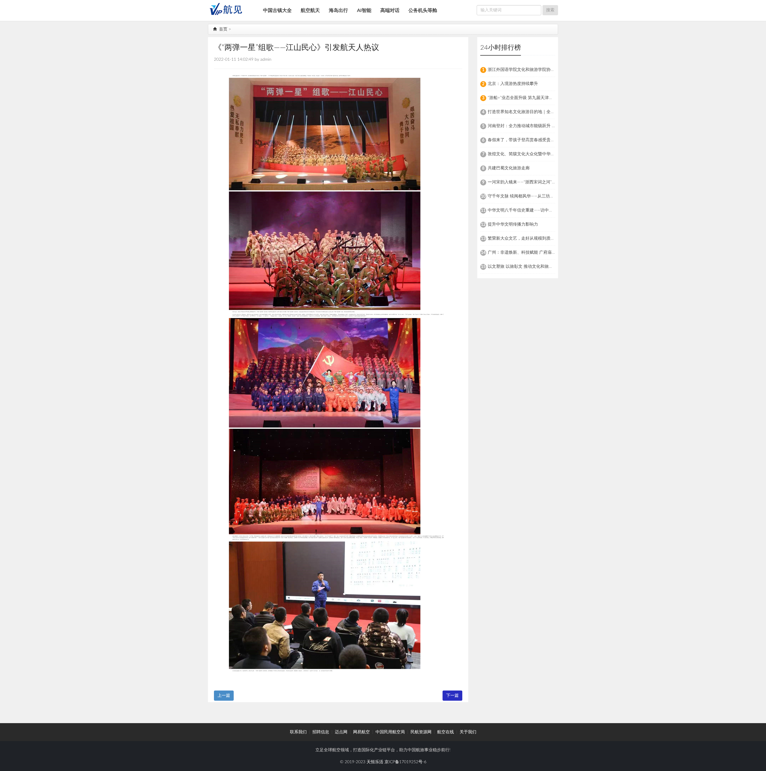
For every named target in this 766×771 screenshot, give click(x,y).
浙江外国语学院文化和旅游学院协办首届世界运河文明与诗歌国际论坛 (553, 70)
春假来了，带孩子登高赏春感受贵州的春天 (527, 140)
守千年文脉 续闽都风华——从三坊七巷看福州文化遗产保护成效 (546, 196)
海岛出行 (338, 10)
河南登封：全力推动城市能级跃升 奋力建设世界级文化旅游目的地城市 (553, 126)
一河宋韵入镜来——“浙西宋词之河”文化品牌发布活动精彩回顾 (545, 182)
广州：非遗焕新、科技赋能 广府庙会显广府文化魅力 (536, 252)
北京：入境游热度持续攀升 (513, 84)
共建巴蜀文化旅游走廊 (509, 168)
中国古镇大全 (277, 10)
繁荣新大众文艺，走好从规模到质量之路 (525, 238)
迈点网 (341, 732)
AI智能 (364, 10)
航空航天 (310, 10)
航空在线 (445, 732)
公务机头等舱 (422, 10)
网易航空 (361, 732)
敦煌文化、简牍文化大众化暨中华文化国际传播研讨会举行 (542, 154)
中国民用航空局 (390, 732)
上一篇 (224, 696)
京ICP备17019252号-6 (405, 762)
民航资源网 (421, 732)
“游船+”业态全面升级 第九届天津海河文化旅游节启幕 (537, 98)
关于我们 (468, 732)
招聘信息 (320, 732)
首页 (222, 29)
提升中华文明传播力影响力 (513, 224)
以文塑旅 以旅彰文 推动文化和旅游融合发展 (529, 266)
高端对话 (389, 10)
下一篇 (452, 696)
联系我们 (298, 732)
